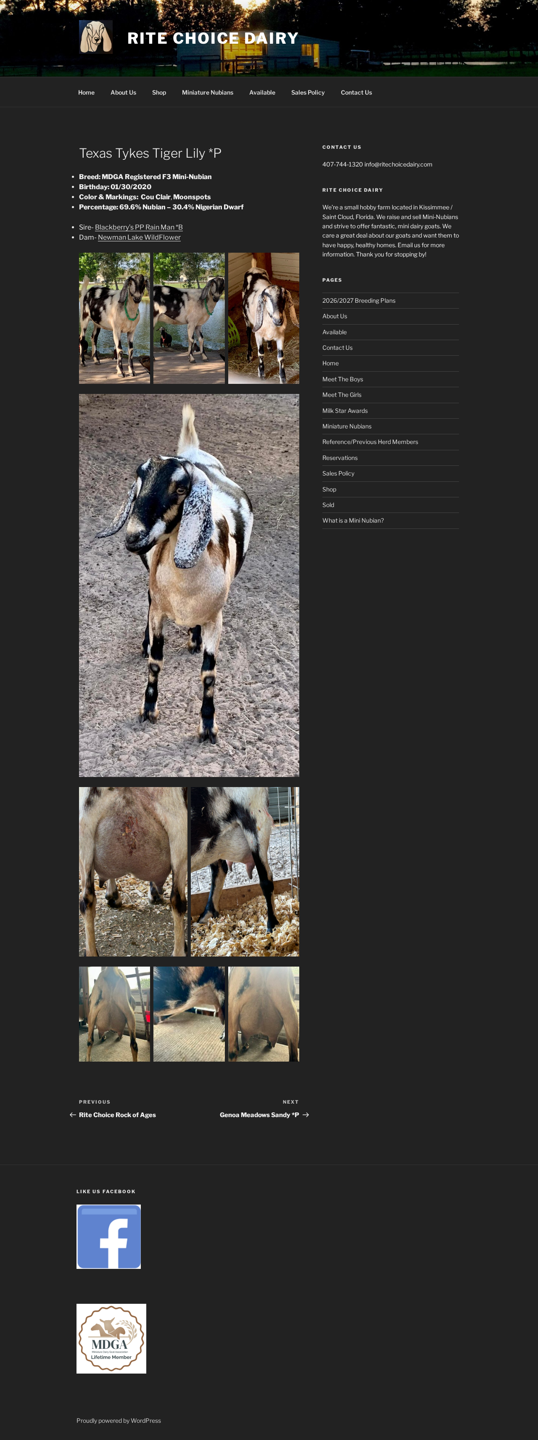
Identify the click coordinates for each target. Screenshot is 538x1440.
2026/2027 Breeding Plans (359, 300)
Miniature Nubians (207, 92)
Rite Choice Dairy (213, 38)
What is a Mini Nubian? (353, 520)
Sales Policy (308, 92)
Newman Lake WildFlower (139, 237)
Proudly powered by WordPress (118, 1420)
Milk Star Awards (345, 410)
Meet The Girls (341, 394)
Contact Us (356, 92)
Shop (159, 92)
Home (86, 92)
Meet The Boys (342, 379)
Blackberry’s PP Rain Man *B (139, 227)
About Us (123, 92)
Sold (328, 504)
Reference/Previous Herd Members (370, 441)
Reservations (340, 457)
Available (262, 92)
